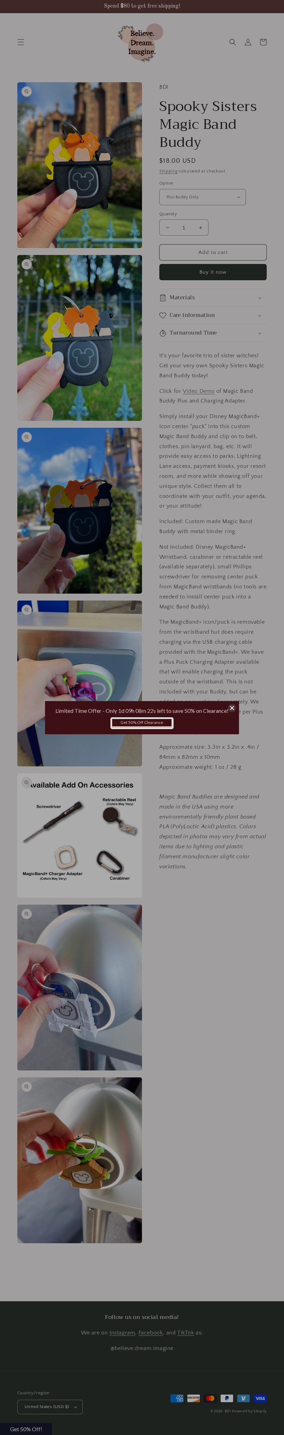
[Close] (232, 708)
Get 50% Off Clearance (142, 722)
